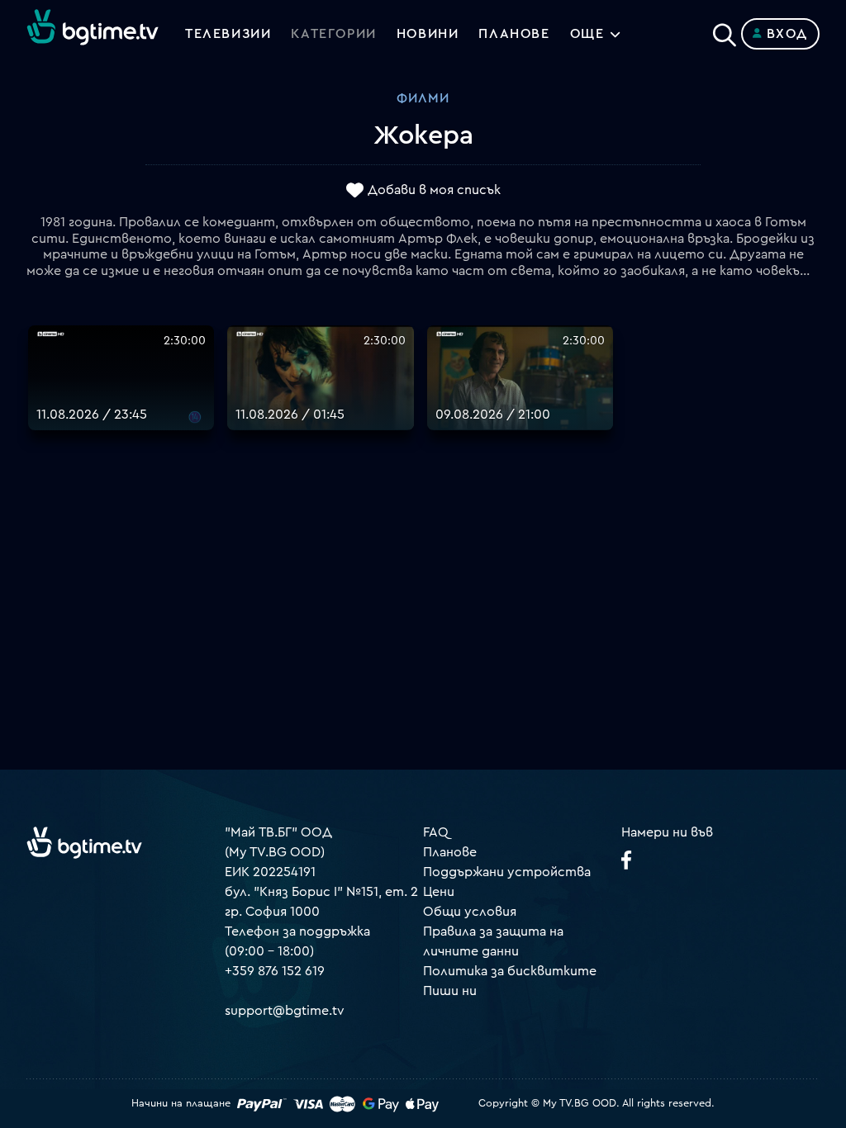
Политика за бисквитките (509, 971)
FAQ (436, 832)
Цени (438, 891)
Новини (428, 33)
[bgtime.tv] (84, 842)
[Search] (724, 30)
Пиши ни (450, 991)
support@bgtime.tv (285, 1010)
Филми (423, 98)
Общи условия (469, 911)
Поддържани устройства (507, 872)
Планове (450, 852)
